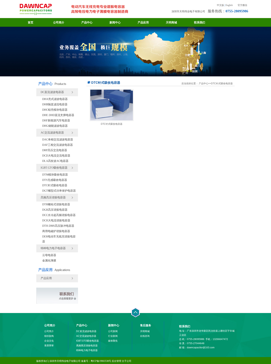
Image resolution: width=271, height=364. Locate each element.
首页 (30, 22)
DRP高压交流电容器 (54, 150)
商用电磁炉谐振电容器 (56, 231)
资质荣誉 (49, 345)
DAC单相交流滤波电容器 (57, 139)
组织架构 (49, 336)
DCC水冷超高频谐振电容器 (59, 215)
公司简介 (58, 22)
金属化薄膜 (49, 260)
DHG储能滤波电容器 (55, 125)
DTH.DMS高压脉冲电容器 (58, 225)
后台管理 (116, 361)
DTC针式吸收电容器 (54, 185)
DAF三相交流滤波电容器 (57, 144)
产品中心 (86, 22)
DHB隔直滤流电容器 (54, 104)
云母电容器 (49, 255)
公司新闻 (113, 331)
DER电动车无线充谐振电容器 (59, 239)
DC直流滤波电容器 (52, 92)
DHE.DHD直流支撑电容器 (58, 115)
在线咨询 (145, 336)
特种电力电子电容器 (53, 248)
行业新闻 (113, 336)
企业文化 (49, 340)
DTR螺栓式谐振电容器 (56, 204)
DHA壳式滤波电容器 (55, 99)
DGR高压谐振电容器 (54, 209)
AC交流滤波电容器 (52, 132)
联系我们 (199, 22)
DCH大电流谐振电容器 (56, 220)
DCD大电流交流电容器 (56, 155)
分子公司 (126, 361)
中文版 (220, 5)
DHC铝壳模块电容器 (54, 109)
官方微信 (242, 5)
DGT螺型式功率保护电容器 (59, 190)
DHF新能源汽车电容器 (56, 120)
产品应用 (143, 22)
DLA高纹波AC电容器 (55, 160)
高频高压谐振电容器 (53, 197)
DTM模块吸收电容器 (55, 174)
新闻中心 (115, 22)
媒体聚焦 (113, 340)
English (229, 5)
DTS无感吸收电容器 (54, 180)
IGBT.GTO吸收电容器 (54, 167)
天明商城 (171, 22)
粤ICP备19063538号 (101, 361)
